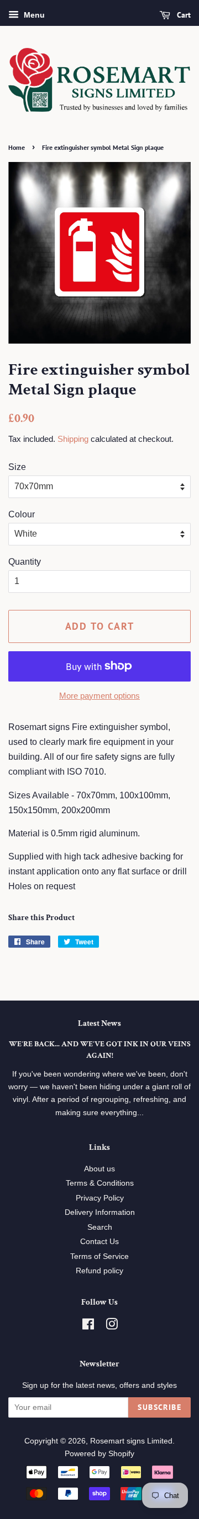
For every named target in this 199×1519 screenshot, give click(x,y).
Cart (183, 15)
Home (16, 147)
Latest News (99, 1023)
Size (17, 467)
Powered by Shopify (99, 1454)
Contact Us (99, 1241)
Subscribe (159, 1407)
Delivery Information (100, 1212)
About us (99, 1169)
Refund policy (99, 1271)
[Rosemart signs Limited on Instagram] (112, 1326)
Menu (33, 14)
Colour (21, 514)
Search (99, 1227)
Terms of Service (99, 1256)
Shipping (72, 439)
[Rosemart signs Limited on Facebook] (88, 1326)
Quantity (24, 561)
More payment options (99, 695)
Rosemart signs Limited (131, 1441)
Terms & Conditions (100, 1183)
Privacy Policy (100, 1198)
